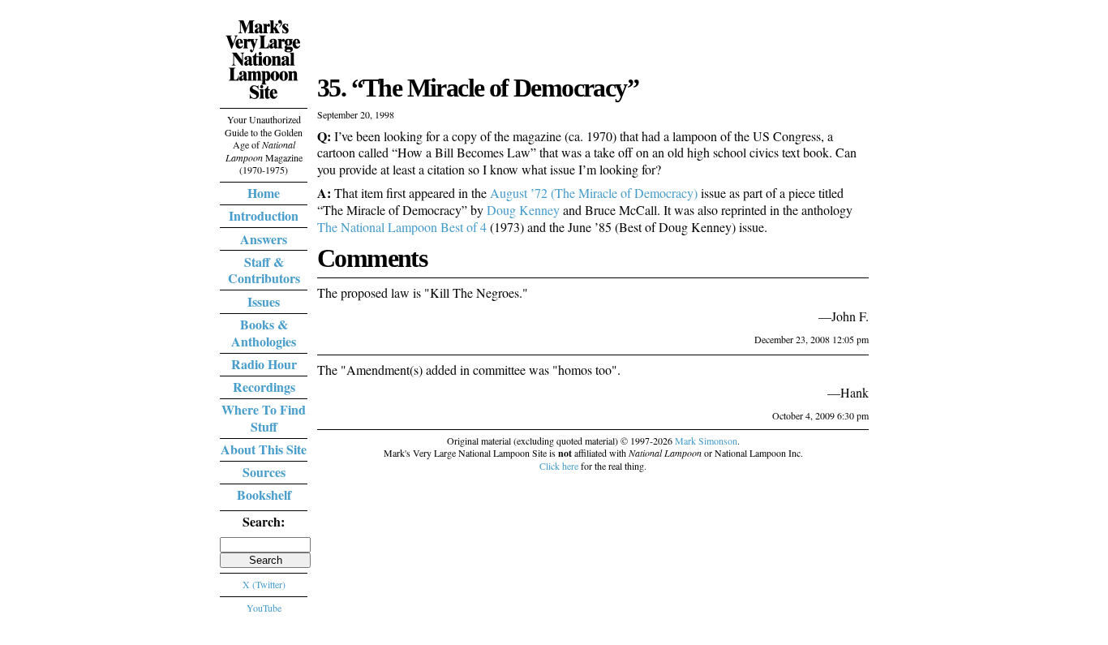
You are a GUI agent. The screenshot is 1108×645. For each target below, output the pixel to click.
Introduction (263, 215)
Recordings (264, 386)
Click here (558, 465)
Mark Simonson (706, 440)
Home (263, 192)
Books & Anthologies (263, 332)
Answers (263, 239)
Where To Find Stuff (263, 418)
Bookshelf (264, 494)
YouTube (264, 607)
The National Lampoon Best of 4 (402, 226)
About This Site (264, 449)
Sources (264, 471)
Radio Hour (264, 364)
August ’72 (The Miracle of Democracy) (594, 192)
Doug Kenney (523, 209)
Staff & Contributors (264, 270)
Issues (263, 301)
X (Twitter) (264, 584)
